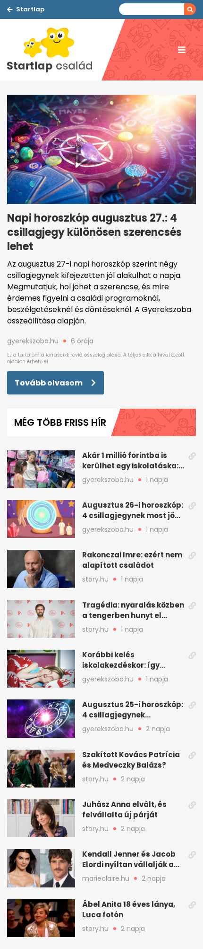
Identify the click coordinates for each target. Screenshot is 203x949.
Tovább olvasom (49, 382)
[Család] (54, 50)
